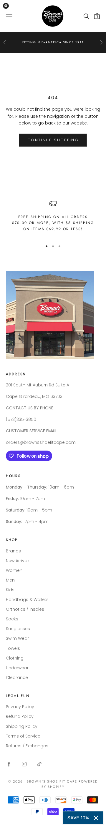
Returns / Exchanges (27, 746)
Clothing (15, 658)
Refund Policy (20, 716)
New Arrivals (18, 561)
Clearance (17, 677)
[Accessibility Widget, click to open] (6, 6)
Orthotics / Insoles (25, 609)
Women (14, 570)
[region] (53, 218)
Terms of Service (23, 736)
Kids (10, 590)
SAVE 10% (78, 818)
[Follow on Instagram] (24, 764)
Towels (13, 648)
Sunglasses (18, 629)
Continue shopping (53, 140)
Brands (13, 551)
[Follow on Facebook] (9, 764)
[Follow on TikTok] (39, 764)
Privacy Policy (20, 707)
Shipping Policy (21, 726)
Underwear (17, 668)
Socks (12, 619)
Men (10, 580)
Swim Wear (17, 638)
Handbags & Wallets (27, 599)
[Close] (96, 818)
